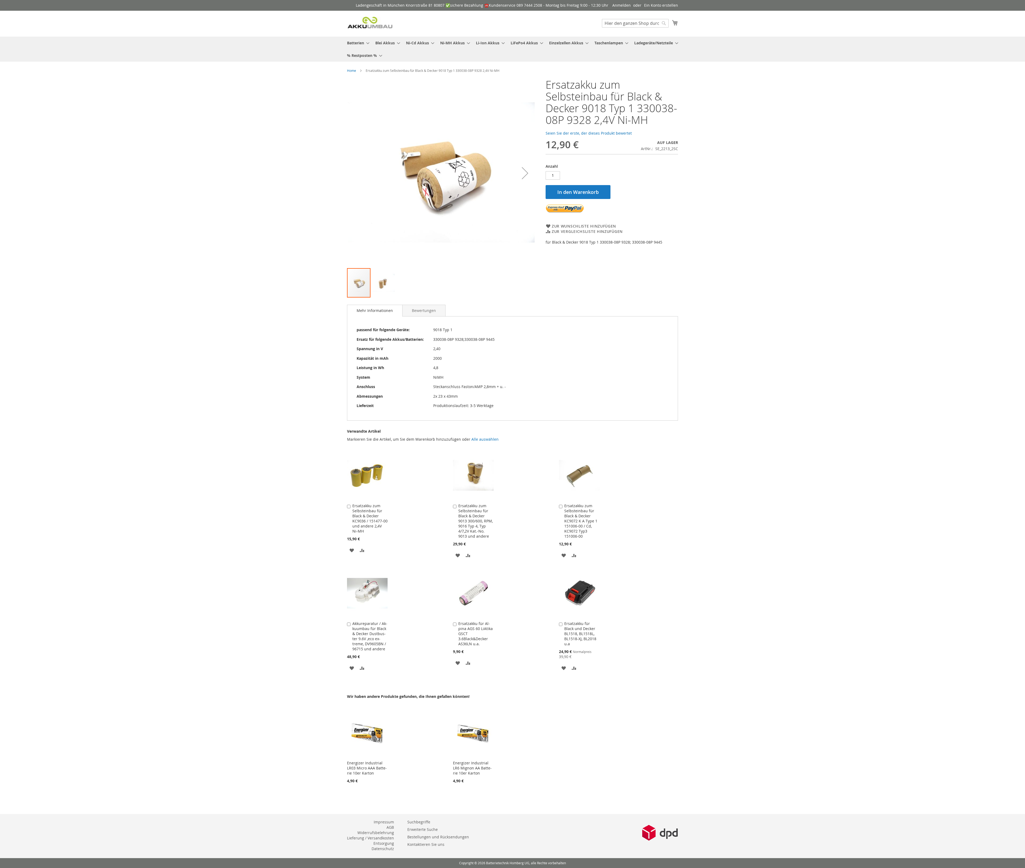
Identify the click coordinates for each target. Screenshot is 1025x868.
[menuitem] (356, 43)
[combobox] (635, 23)
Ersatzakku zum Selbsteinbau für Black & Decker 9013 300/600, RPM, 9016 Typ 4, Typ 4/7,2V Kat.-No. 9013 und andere (475, 521)
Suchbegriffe (418, 821)
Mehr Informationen (375, 310)
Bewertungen (424, 310)
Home (351, 70)
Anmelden (621, 5)
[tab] (375, 310)
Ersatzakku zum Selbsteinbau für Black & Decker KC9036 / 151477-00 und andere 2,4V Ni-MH (370, 518)
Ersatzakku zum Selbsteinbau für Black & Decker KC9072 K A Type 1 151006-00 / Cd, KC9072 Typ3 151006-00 (580, 521)
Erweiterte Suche (422, 829)
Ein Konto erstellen (661, 5)
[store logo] (369, 23)
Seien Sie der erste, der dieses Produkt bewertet (589, 133)
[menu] (512, 49)
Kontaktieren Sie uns (425, 844)
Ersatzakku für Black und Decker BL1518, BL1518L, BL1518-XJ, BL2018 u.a (580, 633)
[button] (525, 173)
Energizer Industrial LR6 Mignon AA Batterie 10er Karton (472, 768)
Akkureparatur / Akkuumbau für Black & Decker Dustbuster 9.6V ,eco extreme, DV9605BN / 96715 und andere (369, 636)
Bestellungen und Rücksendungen (438, 836)
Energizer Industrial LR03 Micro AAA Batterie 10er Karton (367, 768)
